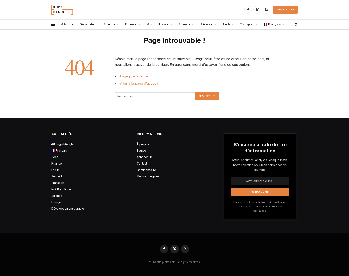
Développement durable (67, 208)
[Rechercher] (296, 24)
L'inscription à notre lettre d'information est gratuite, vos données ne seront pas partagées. (259, 206)
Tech (226, 24)
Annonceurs (145, 157)
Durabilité (87, 24)
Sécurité (206, 24)
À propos (143, 144)
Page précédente (134, 76)
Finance (131, 24)
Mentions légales (148, 176)
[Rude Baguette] (62, 10)
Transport (247, 24)
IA (147, 24)
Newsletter (285, 9)
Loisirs (164, 24)
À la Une (67, 24)
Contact (142, 163)
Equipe (141, 150)
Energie (109, 24)
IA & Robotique (61, 189)
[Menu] (53, 24)
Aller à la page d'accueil (139, 83)
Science (184, 24)
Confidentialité (146, 170)
